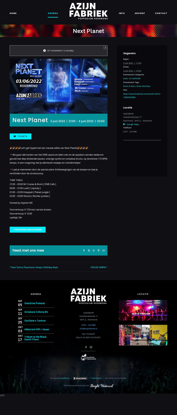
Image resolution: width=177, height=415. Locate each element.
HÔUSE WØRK (98, 267)
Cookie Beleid (95, 378)
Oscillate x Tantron (35, 320)
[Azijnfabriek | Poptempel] (88, 355)
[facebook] (86, 347)
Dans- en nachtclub (131, 78)
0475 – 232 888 (88, 325)
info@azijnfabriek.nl (88, 328)
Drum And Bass (143, 86)
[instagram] (91, 347)
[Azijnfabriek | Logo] (88, 3)
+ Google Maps (132, 124)
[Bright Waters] (101, 385)
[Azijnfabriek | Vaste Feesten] (143, 301)
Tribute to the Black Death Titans (35, 338)
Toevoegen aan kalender (28, 229)
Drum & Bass (129, 86)
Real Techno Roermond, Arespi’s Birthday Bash (34, 267)
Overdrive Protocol (34, 303)
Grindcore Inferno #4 (36, 312)
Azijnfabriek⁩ (65, 378)
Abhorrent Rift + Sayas (36, 329)
